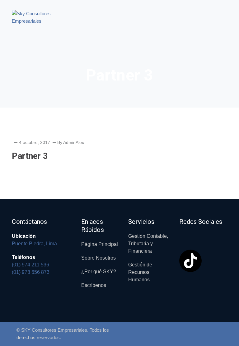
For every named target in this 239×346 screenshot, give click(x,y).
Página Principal (99, 244)
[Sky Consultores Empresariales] (40, 17)
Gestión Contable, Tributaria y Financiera (148, 243)
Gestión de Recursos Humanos (140, 272)
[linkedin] (199, 232)
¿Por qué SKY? (98, 271)
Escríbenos (93, 285)
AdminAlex (73, 142)
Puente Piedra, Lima (34, 243)
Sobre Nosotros (98, 258)
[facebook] (184, 232)
